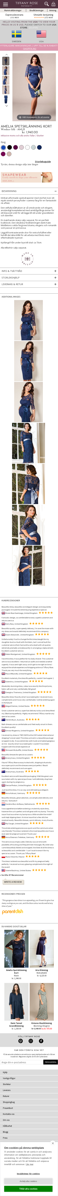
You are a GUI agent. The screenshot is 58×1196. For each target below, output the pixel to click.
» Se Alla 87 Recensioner (12, 875)
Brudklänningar (37, 10)
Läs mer (29, 1164)
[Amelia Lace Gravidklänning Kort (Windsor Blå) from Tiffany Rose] (6, 61)
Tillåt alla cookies (28, 1189)
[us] (41, 38)
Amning (52, 10)
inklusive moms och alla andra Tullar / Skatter (22, 135)
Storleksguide (43, 161)
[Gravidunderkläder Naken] (27, 183)
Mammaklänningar (12, 10)
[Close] (33, 27)
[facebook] (41, 1041)
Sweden (16, 41)
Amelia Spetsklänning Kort (16, 971)
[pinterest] (21, 1041)
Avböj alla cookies (28, 1181)
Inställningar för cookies (28, 1174)
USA (41, 41)
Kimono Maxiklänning (41, 1023)
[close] (52, 1143)
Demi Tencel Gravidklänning (16, 1024)
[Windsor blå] (3, 148)
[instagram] (31, 1041)
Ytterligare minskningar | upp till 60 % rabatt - (29, 47)
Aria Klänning (41, 970)
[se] (16, 38)
